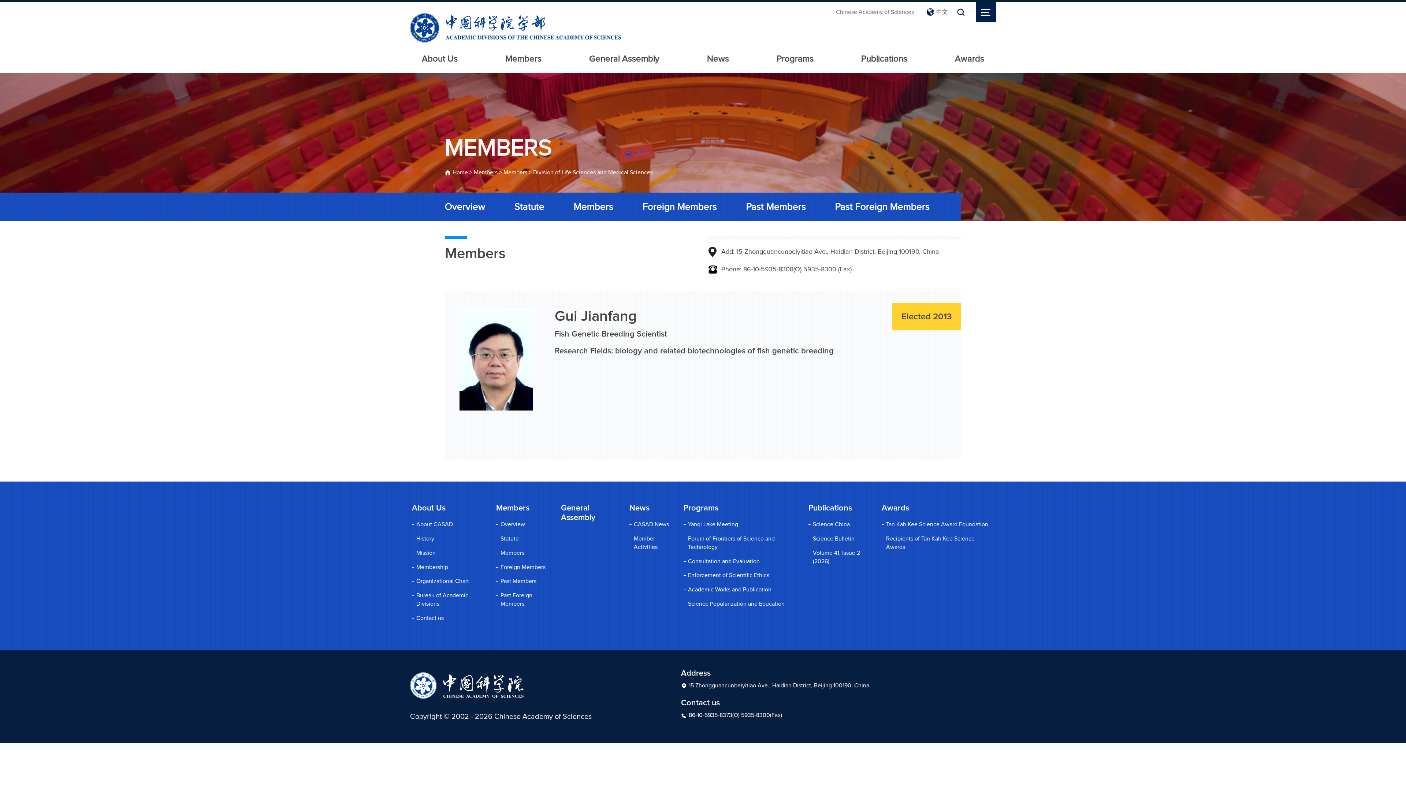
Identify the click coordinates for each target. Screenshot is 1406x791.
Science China (831, 524)
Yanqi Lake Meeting (713, 524)
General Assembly (624, 59)
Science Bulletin (834, 539)
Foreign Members (680, 207)
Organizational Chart (442, 581)
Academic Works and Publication (729, 590)
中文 (942, 12)
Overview (465, 207)
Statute (529, 207)
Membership (432, 567)
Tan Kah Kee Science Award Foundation (937, 524)
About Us (440, 59)
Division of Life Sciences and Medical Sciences (593, 172)
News (718, 59)
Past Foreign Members (882, 207)
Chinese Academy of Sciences (875, 12)
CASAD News (651, 524)
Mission (426, 553)
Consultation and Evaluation (724, 561)
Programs (795, 59)
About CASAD (434, 524)
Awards (969, 59)
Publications (884, 59)
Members (523, 59)
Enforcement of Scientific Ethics (728, 575)
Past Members (776, 207)
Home (460, 172)
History (425, 539)
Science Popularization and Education (736, 604)
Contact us (430, 618)
